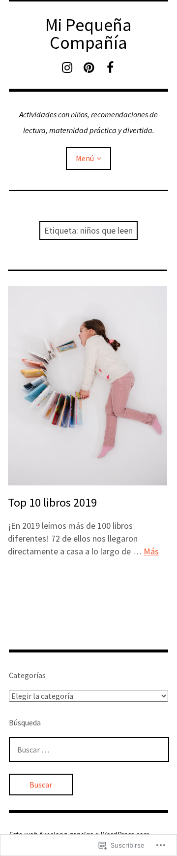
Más (151, 551)
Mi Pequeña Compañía (88, 34)
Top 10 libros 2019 (52, 502)
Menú (85, 158)
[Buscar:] (89, 749)
